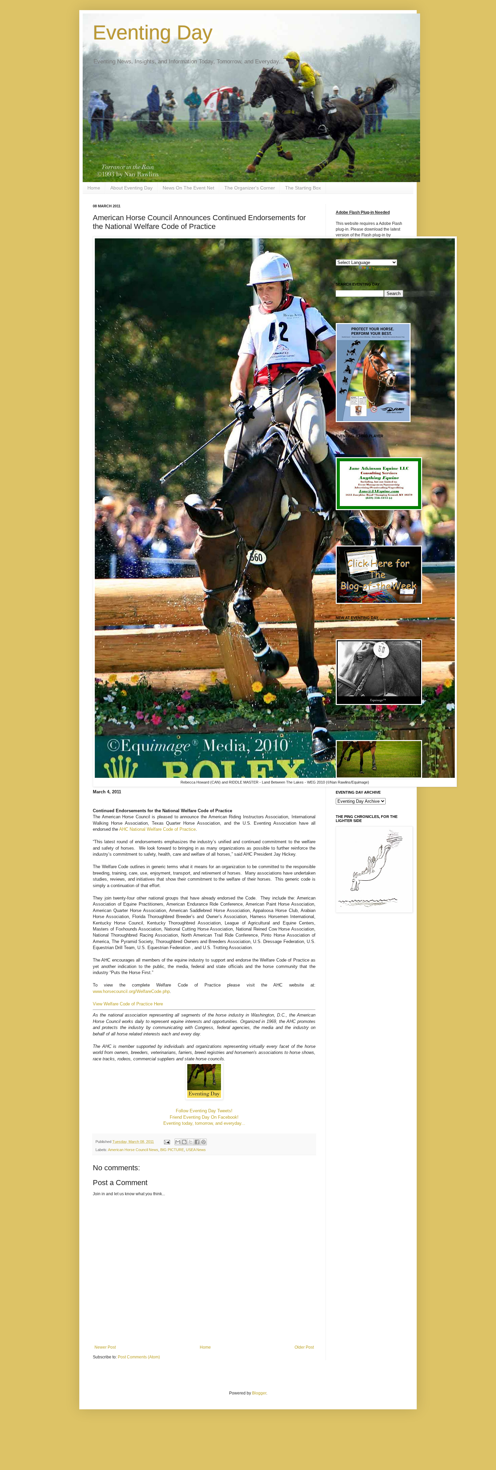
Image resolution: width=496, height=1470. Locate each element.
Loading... (345, 626)
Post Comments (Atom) (139, 1357)
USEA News (196, 1150)
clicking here (347, 240)
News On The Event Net (188, 187)
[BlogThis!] (184, 1142)
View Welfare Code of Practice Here (128, 1003)
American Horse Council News (133, 1150)
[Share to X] (190, 1142)
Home (93, 187)
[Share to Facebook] (197, 1142)
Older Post (304, 1347)
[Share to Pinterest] (203, 1142)
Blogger (259, 1393)
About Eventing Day (131, 187)
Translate (380, 269)
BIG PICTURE (172, 1150)
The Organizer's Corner (249, 187)
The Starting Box (303, 187)
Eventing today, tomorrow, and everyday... (204, 1123)
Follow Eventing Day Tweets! (204, 1110)
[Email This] (177, 1142)
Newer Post (105, 1347)
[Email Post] (166, 1142)
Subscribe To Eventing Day (360, 524)
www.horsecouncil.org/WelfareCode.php (131, 991)
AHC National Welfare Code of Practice (157, 829)
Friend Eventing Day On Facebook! (204, 1117)
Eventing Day (153, 32)
